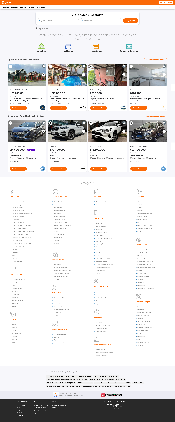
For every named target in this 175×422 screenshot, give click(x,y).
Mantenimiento (142, 285)
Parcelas (15, 252)
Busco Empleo (100, 205)
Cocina (14, 282)
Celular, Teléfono (101, 232)
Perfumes (15, 336)
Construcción (141, 245)
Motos (56, 205)
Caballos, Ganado (143, 205)
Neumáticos (58, 237)
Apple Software (101, 226)
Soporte (19, 410)
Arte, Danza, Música (60, 298)
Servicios (140, 279)
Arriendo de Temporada (20, 234)
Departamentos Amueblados (21, 237)
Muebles (15, 291)
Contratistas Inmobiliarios (146, 253)
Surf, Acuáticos (101, 331)
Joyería (14, 327)
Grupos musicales (102, 301)
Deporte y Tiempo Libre (104, 325)
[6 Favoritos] (91, 66)
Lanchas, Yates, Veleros (61, 273)
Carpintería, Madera (144, 250)
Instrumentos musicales (103, 295)
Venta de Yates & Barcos (62, 276)
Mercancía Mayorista (102, 344)
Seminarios (57, 313)
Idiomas (56, 301)
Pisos (13, 285)
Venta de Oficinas (18, 211)
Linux (97, 247)
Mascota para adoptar (145, 225)
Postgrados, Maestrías (61, 310)
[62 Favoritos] (131, 66)
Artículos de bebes (60, 334)
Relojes (14, 339)
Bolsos (14, 324)
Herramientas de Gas (144, 265)
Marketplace (40, 7)
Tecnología (98, 218)
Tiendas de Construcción (145, 288)
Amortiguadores (59, 217)
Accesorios (57, 214)
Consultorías (141, 324)
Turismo (140, 345)
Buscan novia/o (142, 217)
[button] (43, 74)
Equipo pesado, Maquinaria (63, 225)
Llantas (56, 240)
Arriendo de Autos (60, 211)
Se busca (15, 297)
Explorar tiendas (145, 7)
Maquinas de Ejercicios (103, 328)
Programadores (142, 330)
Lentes (14, 330)
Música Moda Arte (101, 287)
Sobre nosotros (21, 405)
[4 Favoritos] (50, 66)
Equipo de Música (60, 228)
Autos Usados (58, 202)
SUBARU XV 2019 (138, 383)
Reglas (35, 413)
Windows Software (102, 262)
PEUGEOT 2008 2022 (85, 383)
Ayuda (18, 407)
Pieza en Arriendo (18, 246)
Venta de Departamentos (20, 205)
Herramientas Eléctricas (145, 259)
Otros (14, 306)
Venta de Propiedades (19, 202)
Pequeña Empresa (143, 316)
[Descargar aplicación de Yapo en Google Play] (118, 395)
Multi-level (140, 310)
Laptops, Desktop (102, 244)
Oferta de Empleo (101, 202)
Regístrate (20, 415)
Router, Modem (101, 256)
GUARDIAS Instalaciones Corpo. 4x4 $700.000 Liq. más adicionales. (69, 376)
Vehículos (14, 7)
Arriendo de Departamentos (21, 225)
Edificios (15, 249)
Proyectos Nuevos (18, 261)
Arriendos (15, 220)
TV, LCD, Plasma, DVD (103, 259)
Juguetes (57, 340)
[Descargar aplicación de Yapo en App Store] (109, 395)
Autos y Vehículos (59, 197)
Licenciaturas (58, 304)
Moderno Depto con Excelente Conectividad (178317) (112, 383)
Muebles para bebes (60, 343)
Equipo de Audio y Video (104, 238)
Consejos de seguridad (157, 7)
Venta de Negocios (143, 322)
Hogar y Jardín (16, 274)
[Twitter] (114, 405)
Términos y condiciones (41, 405)
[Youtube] (121, 405)
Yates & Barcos (58, 259)
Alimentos (140, 202)
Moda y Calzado (17, 333)
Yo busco (57, 279)
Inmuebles (5, 7)
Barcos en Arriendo (60, 268)
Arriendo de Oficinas (19, 228)
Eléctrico (140, 271)
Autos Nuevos (58, 208)
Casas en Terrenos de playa (21, 243)
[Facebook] (108, 405)
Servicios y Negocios (144, 302)
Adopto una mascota (144, 228)
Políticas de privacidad (40, 407)
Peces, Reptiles (142, 220)
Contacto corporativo (23, 413)
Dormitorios (16, 294)
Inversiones (141, 307)
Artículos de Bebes (18, 279)
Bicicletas (99, 322)
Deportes (98, 317)
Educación (56, 293)
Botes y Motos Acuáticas (62, 271)
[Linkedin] (117, 405)
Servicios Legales (143, 342)
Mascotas (140, 197)
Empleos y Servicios (27, 7)
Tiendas (53, 407)
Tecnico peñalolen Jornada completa (106, 376)
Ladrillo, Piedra (142, 273)
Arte (97, 292)
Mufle (56, 231)
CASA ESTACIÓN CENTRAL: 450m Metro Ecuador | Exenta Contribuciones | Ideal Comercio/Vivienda (79, 386)
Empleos (97, 197)
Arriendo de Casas (18, 222)
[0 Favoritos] (10, 66)
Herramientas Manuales (145, 262)
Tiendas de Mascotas (144, 214)
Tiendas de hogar (18, 300)
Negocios (15, 258)
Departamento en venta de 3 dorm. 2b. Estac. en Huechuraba (67, 379)
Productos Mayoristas (144, 313)
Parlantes (99, 250)
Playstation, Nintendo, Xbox (105, 253)
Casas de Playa (17, 240)
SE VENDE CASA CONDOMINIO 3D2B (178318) (61, 383)
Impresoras (99, 241)
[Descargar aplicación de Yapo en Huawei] (103, 395)
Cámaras (99, 229)
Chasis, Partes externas (62, 222)
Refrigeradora (100, 271)
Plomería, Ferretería (143, 276)
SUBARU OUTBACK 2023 (122, 386)
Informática (99, 235)
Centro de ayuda (168, 7)
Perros (139, 222)
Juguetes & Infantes (60, 329)
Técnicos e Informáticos (62, 307)
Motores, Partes (59, 234)
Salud (139, 339)
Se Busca (57, 243)
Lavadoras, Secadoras (103, 268)
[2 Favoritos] (50, 123)
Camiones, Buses (59, 220)
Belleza (13, 319)
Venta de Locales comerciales (22, 214)
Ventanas (15, 303)
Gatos (139, 208)
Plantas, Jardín (17, 288)
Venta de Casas (17, 208)
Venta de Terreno (18, 217)
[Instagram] (111, 405)
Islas (13, 255)
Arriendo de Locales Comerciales (23, 231)
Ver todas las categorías (58, 405)
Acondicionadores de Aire (104, 265)
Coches (56, 337)
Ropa (13, 342)
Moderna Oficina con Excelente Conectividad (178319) (107, 379)
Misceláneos (141, 256)
